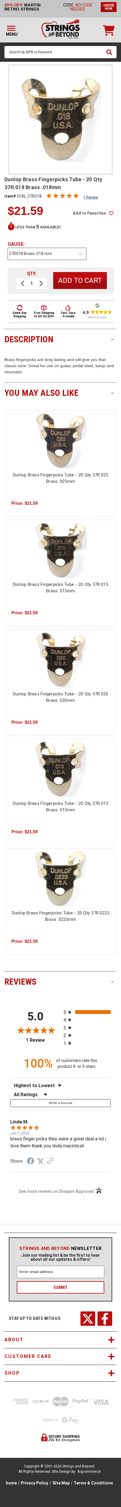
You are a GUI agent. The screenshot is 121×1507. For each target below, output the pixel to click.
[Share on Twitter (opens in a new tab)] (40, 1161)
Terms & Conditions (93, 1483)
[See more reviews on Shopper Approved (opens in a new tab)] (50, 1161)
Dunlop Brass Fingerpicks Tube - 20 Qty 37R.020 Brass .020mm (60, 697)
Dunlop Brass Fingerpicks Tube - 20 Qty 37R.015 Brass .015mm (60, 588)
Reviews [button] (59, 981)
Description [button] (59, 339)
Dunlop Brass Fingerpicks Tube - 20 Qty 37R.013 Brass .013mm (60, 807)
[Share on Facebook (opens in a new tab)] (30, 1161)
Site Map (61, 1483)
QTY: (31, 273)
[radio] (87, 1012)
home (11, 1483)
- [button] (112, 339)
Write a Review (61, 1103)
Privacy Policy (34, 1483)
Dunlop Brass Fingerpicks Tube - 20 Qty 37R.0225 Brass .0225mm (61, 916)
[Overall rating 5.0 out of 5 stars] (62, 197)
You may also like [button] (59, 393)
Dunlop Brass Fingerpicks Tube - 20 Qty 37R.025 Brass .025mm (60, 478)
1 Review (90, 197)
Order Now (108, 7)
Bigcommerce (89, 1472)
